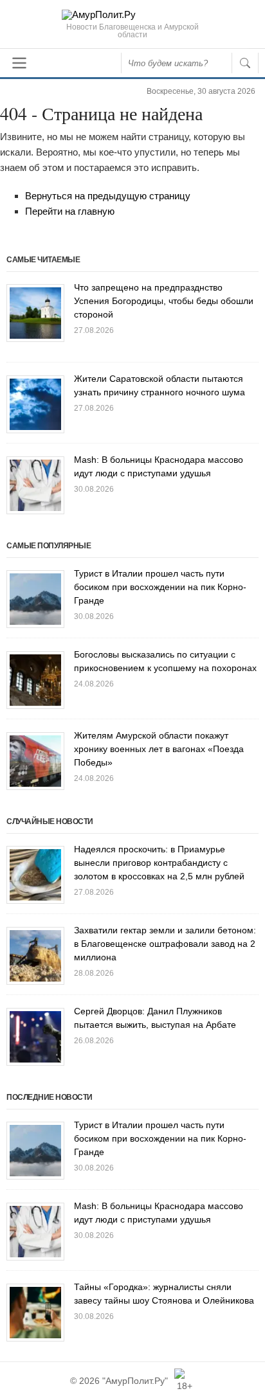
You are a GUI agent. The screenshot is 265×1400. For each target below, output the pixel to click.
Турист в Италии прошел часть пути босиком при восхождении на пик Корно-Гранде (160, 587)
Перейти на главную (69, 211)
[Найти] (245, 63)
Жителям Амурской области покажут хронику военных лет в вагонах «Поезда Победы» (159, 748)
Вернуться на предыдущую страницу (107, 195)
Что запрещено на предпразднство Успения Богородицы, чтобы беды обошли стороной (163, 300)
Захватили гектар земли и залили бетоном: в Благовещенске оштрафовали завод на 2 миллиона (165, 943)
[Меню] (19, 63)
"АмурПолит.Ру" (135, 1381)
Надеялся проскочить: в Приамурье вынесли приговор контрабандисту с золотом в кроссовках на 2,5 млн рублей (159, 862)
